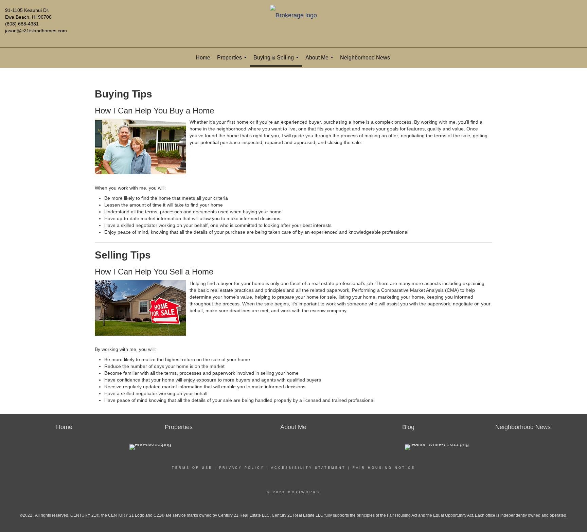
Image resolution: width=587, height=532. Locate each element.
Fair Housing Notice (384, 467)
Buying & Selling (277, 61)
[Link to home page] (293, 15)
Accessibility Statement (308, 467)
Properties (233, 61)
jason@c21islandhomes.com (36, 30)
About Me (320, 61)
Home (203, 57)
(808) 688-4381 (22, 23)
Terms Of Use (192, 467)
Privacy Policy (241, 467)
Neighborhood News (365, 57)
